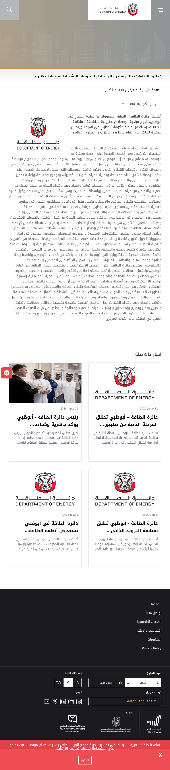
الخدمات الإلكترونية (148, 622)
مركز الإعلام (126, 90)
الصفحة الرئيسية (150, 90)
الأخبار (109, 90)
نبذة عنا (156, 604)
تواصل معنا (153, 613)
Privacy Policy (151, 648)
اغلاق (85, 760)
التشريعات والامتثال (148, 631)
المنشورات (154, 640)
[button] (6, 372)
